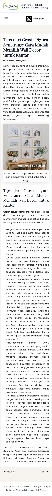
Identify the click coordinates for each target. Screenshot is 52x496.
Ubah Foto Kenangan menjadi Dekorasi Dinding (34, 6)
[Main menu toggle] (6, 18)
